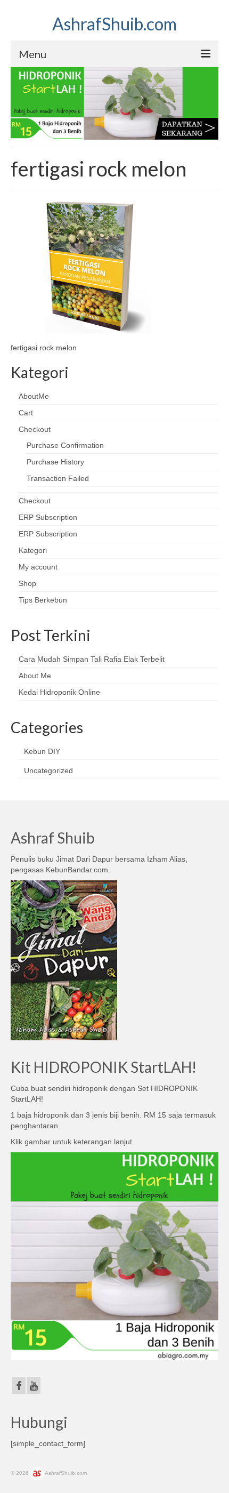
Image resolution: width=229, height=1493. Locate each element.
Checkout (35, 429)
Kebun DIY (42, 751)
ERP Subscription (48, 517)
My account (38, 567)
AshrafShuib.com (114, 23)
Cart (26, 412)
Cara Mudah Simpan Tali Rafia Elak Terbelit (92, 659)
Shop (27, 583)
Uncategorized (48, 770)
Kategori (33, 550)
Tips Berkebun (43, 600)
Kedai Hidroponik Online (59, 692)
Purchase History (55, 461)
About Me (35, 675)
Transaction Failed (58, 478)
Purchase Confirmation (65, 445)
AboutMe (34, 396)
